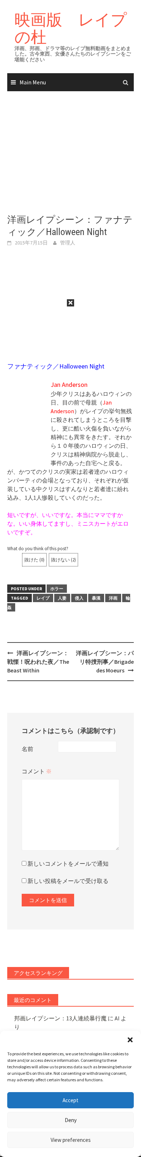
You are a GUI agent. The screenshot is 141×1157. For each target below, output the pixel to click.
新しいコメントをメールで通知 (67, 863)
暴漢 (96, 598)
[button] (130, 1039)
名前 (27, 748)
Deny (71, 1120)
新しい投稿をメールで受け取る (67, 880)
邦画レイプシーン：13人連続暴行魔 (60, 1018)
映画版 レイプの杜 (70, 28)
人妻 (62, 598)
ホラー (56, 588)
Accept (70, 1100)
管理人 (67, 242)
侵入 (79, 598)
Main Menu (33, 82)
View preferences (71, 1139)
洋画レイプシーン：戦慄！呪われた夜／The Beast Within (38, 661)
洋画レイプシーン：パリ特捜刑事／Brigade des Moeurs (105, 661)
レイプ (43, 598)
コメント (37, 771)
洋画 (113, 598)
